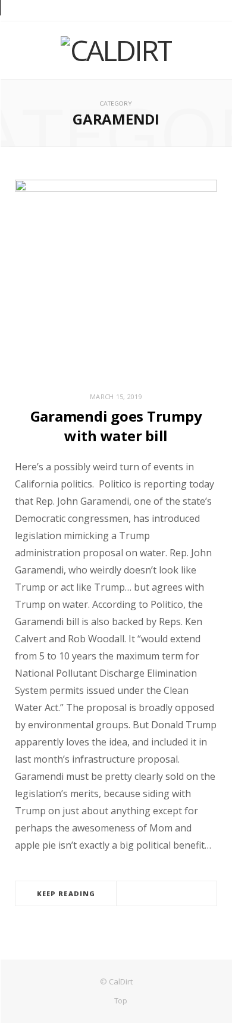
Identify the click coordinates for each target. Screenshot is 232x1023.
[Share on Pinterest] (188, 894)
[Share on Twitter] (159, 894)
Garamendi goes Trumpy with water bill (116, 425)
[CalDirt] (116, 50)
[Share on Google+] (174, 894)
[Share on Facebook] (145, 894)
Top (119, 1001)
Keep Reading (66, 893)
